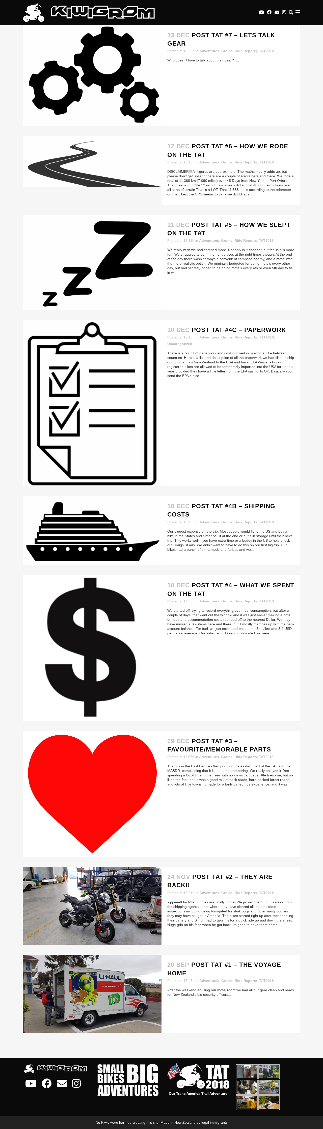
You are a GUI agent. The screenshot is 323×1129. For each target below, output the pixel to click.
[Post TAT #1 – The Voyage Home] (92, 994)
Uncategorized (179, 344)
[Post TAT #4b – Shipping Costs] (92, 530)
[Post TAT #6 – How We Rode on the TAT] (92, 161)
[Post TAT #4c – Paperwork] (92, 403)
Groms (227, 51)
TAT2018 (266, 51)
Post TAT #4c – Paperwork (239, 329)
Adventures (209, 51)
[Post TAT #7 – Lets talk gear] (92, 75)
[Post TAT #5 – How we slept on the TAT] (92, 262)
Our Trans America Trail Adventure (198, 1093)
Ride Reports (246, 51)
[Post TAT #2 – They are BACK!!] (92, 906)
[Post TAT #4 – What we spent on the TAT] (92, 648)
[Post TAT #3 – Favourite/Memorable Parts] (92, 794)
